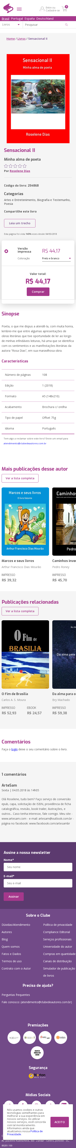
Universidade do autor (57, 946)
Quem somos (11, 946)
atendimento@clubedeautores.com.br (25, 443)
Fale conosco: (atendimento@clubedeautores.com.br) (37, 1002)
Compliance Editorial (56, 932)
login (14, 749)
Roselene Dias (20, 171)
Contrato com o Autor (16, 968)
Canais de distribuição (57, 961)
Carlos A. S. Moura (14, 700)
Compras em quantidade (59, 954)
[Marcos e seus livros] (25, 521)
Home (10, 39)
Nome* (9, 860)
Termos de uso (12, 961)
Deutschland (45, 18)
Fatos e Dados (11, 954)
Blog (5, 939)
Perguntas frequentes (16, 995)
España (30, 18)
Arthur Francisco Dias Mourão (21, 567)
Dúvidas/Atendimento (16, 925)
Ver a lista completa (20, 478)
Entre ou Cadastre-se (53, 9)
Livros (21, 39)
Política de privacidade (57, 925)
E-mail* (9, 876)
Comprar (38, 292)
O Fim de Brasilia (15, 694)
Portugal (17, 18)
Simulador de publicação (59, 971)
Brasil (5, 18)
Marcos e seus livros (18, 561)
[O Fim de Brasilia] (25, 654)
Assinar (14, 896)
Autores (7, 932)
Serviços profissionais (57, 939)
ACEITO (60, 1122)
